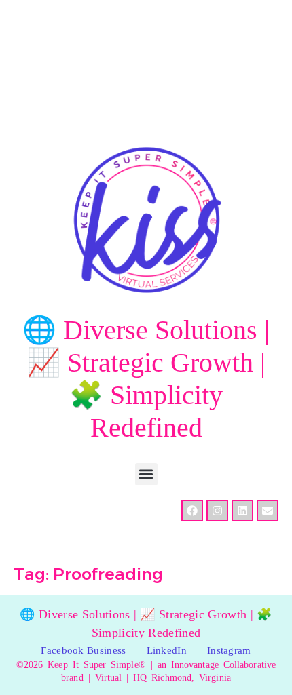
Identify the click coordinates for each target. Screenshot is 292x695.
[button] (146, 474)
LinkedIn (167, 650)
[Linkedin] (242, 510)
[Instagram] (217, 510)
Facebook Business (83, 650)
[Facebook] (192, 510)
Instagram (229, 650)
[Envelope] (267, 510)
